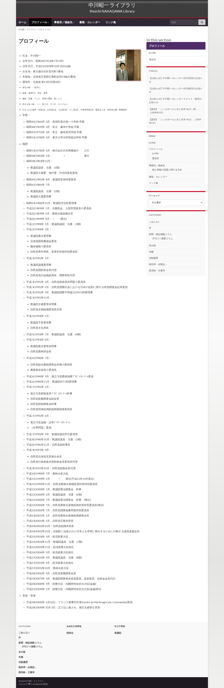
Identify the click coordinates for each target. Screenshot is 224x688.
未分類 (152, 245)
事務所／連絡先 (63, 22)
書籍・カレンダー (89, 22)
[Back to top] (217, 681)
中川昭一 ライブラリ (112, 5)
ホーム (22, 22)
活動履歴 (153, 258)
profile (152, 52)
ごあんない (154, 221)
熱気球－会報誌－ (158, 264)
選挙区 (152, 59)
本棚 (151, 251)
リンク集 (110, 22)
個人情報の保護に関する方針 (167, 169)
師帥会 (70, 632)
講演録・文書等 (157, 270)
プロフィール (39, 22)
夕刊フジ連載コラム (162, 238)
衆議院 (117, 632)
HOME (152, 142)
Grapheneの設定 (40, 684)
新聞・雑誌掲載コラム (160, 234)
